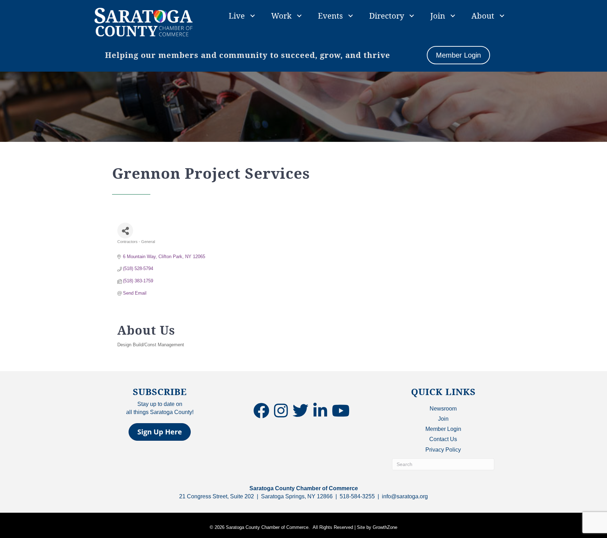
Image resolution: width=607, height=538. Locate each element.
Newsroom (443, 409)
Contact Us (443, 439)
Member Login (443, 429)
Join (437, 15)
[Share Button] (125, 230)
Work (281, 15)
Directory (386, 15)
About (482, 15)
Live (237, 15)
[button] (160, 432)
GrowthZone (385, 527)
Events (330, 15)
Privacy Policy (443, 450)
